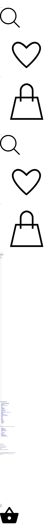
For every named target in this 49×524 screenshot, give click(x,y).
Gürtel (2, 407)
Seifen (2, 419)
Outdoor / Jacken (3, 432)
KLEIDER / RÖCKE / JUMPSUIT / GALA (6, 412)
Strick (2, 431)
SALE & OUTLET (3, 133)
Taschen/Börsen (3, 421)
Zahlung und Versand (3, 435)
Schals (2, 418)
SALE (2, 417)
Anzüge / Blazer (3, 429)
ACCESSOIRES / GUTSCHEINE (5, 131)
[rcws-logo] (17, 6)
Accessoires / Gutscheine (4, 430)
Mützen (2, 413)
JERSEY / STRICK (3, 132)
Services (2, 3)
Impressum (2, 434)
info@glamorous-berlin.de (3, 447)
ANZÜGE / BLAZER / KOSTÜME (5, 130)
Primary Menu (1, 127)
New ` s (2, 427)
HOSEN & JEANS (3, 129)
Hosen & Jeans (2, 428)
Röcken (2, 416)
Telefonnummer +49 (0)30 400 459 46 (4, 449)
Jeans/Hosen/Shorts (3, 410)
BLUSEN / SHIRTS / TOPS (4, 405)
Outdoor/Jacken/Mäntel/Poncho (4, 415)
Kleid (1, 411)
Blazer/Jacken (2, 404)
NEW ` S (2, 128)
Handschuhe (2, 408)
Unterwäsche (2, 422)
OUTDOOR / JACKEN (4, 414)
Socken (2, 420)
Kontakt (1, 448)
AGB (1, 433)
